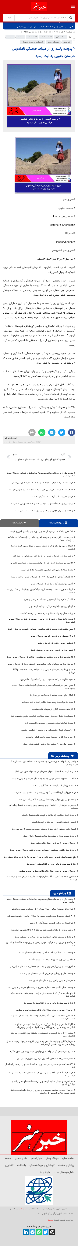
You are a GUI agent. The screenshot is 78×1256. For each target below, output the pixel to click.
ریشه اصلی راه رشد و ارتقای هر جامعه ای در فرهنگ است (46, 613)
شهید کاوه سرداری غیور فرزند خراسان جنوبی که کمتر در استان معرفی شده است (41, 620)
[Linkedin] (26, 1232)
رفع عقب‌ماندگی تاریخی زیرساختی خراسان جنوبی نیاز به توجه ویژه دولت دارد (40, 857)
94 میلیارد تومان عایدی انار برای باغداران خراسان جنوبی (47, 730)
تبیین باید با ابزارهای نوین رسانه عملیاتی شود (52, 650)
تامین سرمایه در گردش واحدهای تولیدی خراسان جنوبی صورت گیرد (41, 1051)
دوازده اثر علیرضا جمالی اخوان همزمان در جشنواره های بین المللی (42, 483)
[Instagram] (52, 1232)
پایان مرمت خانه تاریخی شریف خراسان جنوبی (51, 636)
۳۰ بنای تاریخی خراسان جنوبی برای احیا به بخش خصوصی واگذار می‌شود (43, 671)
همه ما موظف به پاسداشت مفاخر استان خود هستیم (47, 702)
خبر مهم (66, 42)
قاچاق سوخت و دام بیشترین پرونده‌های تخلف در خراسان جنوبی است (40, 657)
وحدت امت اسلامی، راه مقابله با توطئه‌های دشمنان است (49, 815)
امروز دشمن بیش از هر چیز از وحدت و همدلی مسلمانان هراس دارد (44, 829)
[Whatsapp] (39, 1232)
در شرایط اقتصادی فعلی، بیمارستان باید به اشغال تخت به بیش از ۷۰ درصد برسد (42, 1074)
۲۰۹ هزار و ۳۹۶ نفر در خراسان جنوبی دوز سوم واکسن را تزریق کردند (41, 531)
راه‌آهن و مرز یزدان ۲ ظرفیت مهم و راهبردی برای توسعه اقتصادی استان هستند (43, 806)
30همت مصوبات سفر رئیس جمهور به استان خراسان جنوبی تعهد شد (40, 490)
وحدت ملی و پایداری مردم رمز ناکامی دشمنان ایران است (49, 836)
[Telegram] (32, 1232)
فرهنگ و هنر (53, 42)
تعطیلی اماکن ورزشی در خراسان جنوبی (55, 643)
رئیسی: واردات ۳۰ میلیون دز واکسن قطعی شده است (48, 744)
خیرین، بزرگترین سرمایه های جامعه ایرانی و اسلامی (49, 737)
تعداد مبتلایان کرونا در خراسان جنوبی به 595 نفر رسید (47, 570)
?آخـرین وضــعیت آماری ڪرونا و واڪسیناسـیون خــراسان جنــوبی (41, 563)
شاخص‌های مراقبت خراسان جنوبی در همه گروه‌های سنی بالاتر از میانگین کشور (43, 1083)
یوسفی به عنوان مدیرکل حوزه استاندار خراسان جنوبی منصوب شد (42, 716)
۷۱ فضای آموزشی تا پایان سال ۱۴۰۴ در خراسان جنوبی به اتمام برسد (42, 577)
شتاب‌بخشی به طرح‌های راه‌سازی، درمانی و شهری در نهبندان (45, 1058)
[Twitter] (45, 1232)
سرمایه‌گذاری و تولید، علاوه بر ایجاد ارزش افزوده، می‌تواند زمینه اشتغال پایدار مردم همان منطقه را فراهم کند (40, 1043)
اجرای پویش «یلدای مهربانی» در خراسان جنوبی (51, 606)
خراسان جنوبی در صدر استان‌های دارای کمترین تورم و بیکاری (47, 871)
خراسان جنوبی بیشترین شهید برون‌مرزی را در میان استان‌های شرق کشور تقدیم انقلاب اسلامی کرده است (42, 1091)
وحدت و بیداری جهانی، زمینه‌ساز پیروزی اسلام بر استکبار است (44, 511)
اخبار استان (60, 37)
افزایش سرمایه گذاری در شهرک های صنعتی (52, 709)
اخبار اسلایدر (46, 37)
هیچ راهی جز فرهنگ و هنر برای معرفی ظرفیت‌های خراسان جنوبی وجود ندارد (43, 686)
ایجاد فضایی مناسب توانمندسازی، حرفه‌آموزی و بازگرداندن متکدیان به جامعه (41, 591)
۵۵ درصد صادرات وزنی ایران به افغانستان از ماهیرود (51, 864)
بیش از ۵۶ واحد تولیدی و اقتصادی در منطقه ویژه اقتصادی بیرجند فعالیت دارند (43, 1034)
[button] (71, 432)
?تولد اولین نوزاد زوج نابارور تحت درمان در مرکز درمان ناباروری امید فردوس (43, 547)
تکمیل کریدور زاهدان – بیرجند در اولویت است (54, 822)
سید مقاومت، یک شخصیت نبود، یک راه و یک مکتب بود (46, 679)
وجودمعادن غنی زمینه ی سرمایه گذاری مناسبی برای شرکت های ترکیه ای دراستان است (41, 538)
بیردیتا (50, 1220)
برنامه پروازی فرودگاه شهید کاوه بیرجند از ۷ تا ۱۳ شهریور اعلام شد (42, 504)
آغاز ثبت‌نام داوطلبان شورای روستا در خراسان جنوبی (48, 599)
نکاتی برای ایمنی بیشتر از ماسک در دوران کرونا (51, 695)
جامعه (10, 37)
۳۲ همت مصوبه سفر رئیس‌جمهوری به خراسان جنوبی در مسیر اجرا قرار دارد (40, 1065)
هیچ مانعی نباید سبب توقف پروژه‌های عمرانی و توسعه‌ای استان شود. (40, 629)
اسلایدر (20, 37)
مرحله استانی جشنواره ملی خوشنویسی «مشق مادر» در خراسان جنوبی (40, 664)
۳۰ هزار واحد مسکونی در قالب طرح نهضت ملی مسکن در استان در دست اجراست (42, 878)
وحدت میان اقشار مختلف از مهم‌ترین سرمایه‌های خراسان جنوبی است (43, 850)
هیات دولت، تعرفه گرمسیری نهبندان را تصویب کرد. (49, 723)
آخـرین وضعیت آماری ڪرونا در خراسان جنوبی (51, 584)
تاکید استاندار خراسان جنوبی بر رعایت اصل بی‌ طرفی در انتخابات (43, 556)
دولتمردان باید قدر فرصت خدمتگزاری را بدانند (51, 497)
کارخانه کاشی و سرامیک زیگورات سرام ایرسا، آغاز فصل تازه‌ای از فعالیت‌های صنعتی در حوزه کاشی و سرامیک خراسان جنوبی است (44, 1026)
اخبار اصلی (32, 37)
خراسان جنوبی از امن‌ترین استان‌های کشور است (53, 843)
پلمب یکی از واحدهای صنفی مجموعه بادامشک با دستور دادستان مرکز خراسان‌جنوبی (41, 474)
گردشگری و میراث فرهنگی (32, 42)
